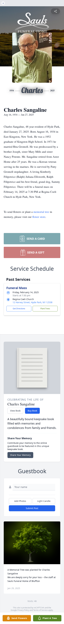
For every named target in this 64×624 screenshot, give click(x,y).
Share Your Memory (20, 454)
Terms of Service (40, 610)
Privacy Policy (23, 610)
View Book (15, 410)
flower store (38, 217)
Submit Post (32, 508)
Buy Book (32, 410)
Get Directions (19, 308)
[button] (32, 542)
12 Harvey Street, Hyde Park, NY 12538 (32, 302)
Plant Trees (45, 308)
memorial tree (41, 212)
